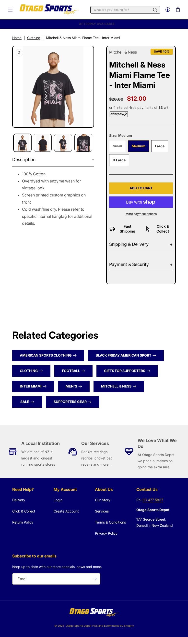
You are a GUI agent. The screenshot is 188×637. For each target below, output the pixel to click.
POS (95, 625)
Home (17, 38)
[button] (10, 9)
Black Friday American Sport (123, 355)
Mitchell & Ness (116, 386)
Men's (71, 386)
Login (58, 500)
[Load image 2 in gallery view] (43, 143)
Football (71, 371)
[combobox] (125, 10)
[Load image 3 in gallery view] (63, 143)
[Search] (155, 10)
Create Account (66, 511)
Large (159, 146)
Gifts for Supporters (124, 371)
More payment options (141, 214)
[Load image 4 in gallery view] (83, 143)
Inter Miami (31, 386)
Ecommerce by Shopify (119, 625)
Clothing (33, 38)
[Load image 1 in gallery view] (22, 143)
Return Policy (22, 522)
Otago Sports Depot (79, 625)
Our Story (102, 500)
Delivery (18, 500)
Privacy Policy (106, 533)
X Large (119, 160)
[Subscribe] (94, 579)
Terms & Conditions (110, 522)
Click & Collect (23, 511)
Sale (24, 402)
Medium (138, 146)
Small (119, 148)
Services (102, 511)
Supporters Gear (70, 402)
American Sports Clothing (46, 355)
